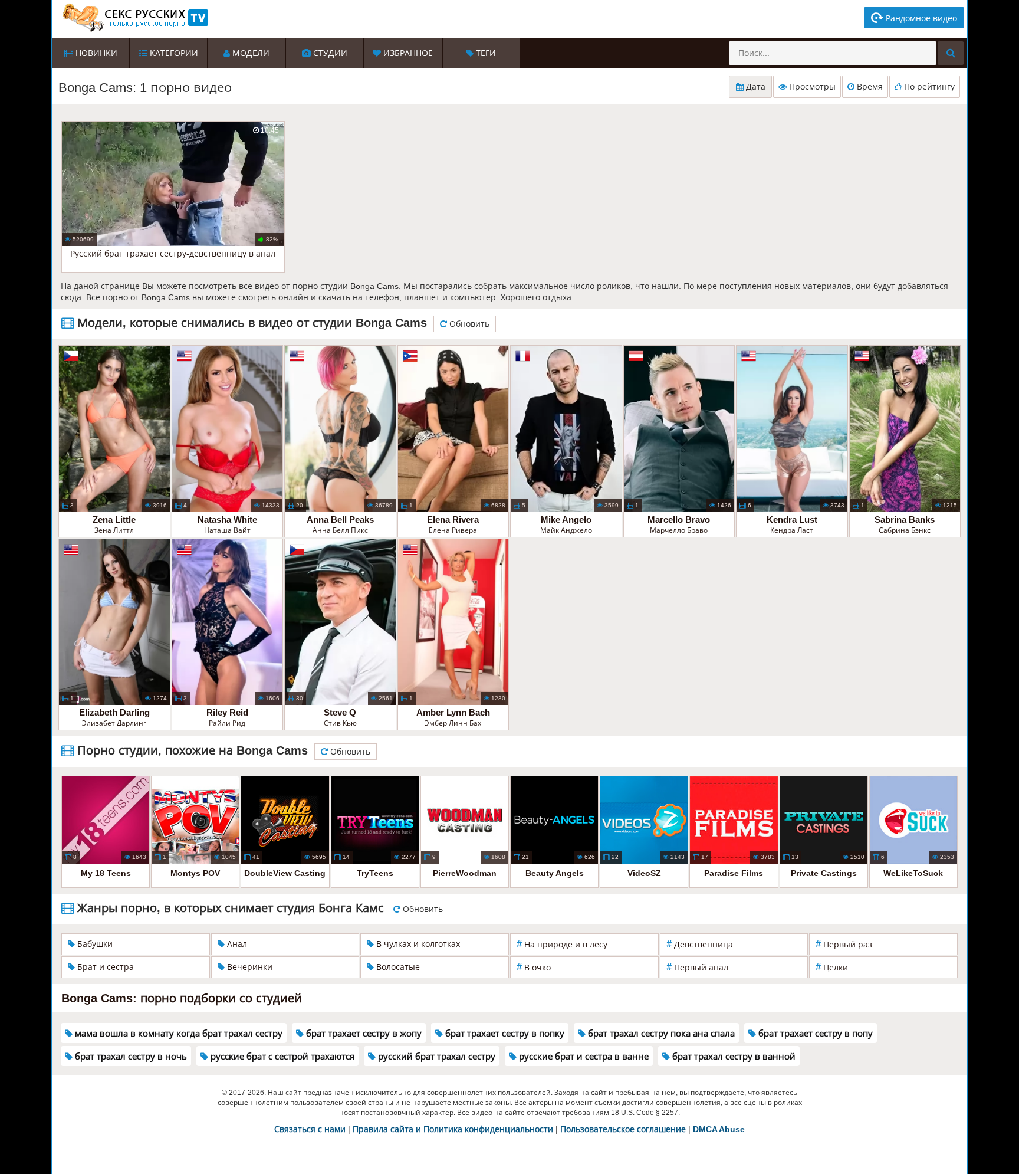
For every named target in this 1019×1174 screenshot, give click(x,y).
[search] (951, 53)
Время (868, 86)
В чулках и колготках (417, 944)
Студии (329, 53)
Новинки (95, 53)
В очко (534, 967)
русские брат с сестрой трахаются (281, 1056)
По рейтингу (928, 86)
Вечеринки (248, 967)
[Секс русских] (134, 17)
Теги (485, 53)
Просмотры (811, 86)
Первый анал (697, 967)
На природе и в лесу (562, 944)
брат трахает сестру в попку (503, 1033)
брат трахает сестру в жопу (363, 1033)
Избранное (407, 53)
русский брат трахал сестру (435, 1056)
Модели (249, 53)
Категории (172, 53)
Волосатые (397, 967)
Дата (754, 86)
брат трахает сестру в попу (814, 1033)
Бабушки (94, 944)
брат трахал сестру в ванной (733, 1056)
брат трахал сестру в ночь (130, 1056)
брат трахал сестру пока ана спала (660, 1033)
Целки (832, 967)
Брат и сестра (104, 967)
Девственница (699, 944)
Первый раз (844, 944)
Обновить (468, 324)
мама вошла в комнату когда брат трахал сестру (177, 1033)
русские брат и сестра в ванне (583, 1056)
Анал (236, 944)
